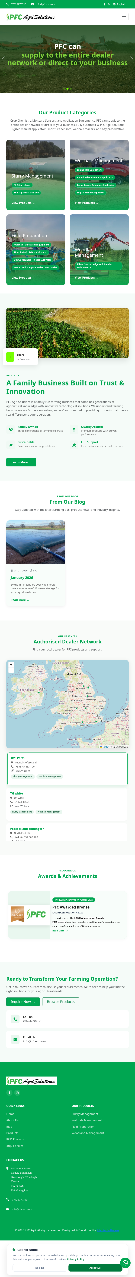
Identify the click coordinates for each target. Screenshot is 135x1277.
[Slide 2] (67, 117)
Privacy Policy (76, 1259)
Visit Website (23, 799)
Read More (58, 959)
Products (12, 1162)
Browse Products (61, 1030)
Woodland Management (88, 1162)
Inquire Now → (23, 1030)
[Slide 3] (71, 117)
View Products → (23, 231)
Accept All (95, 1267)
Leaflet (105, 775)
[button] (39, 721)
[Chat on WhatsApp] (125, 1263)
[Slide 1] (64, 117)
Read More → (20, 629)
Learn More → (21, 491)
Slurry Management (85, 1143)
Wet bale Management (87, 1149)
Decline (39, 1267)
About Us (12, 1149)
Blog (9, 1155)
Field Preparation (83, 1155)
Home (10, 1143)
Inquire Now (14, 1174)
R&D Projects (15, 1168)
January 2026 (22, 606)
